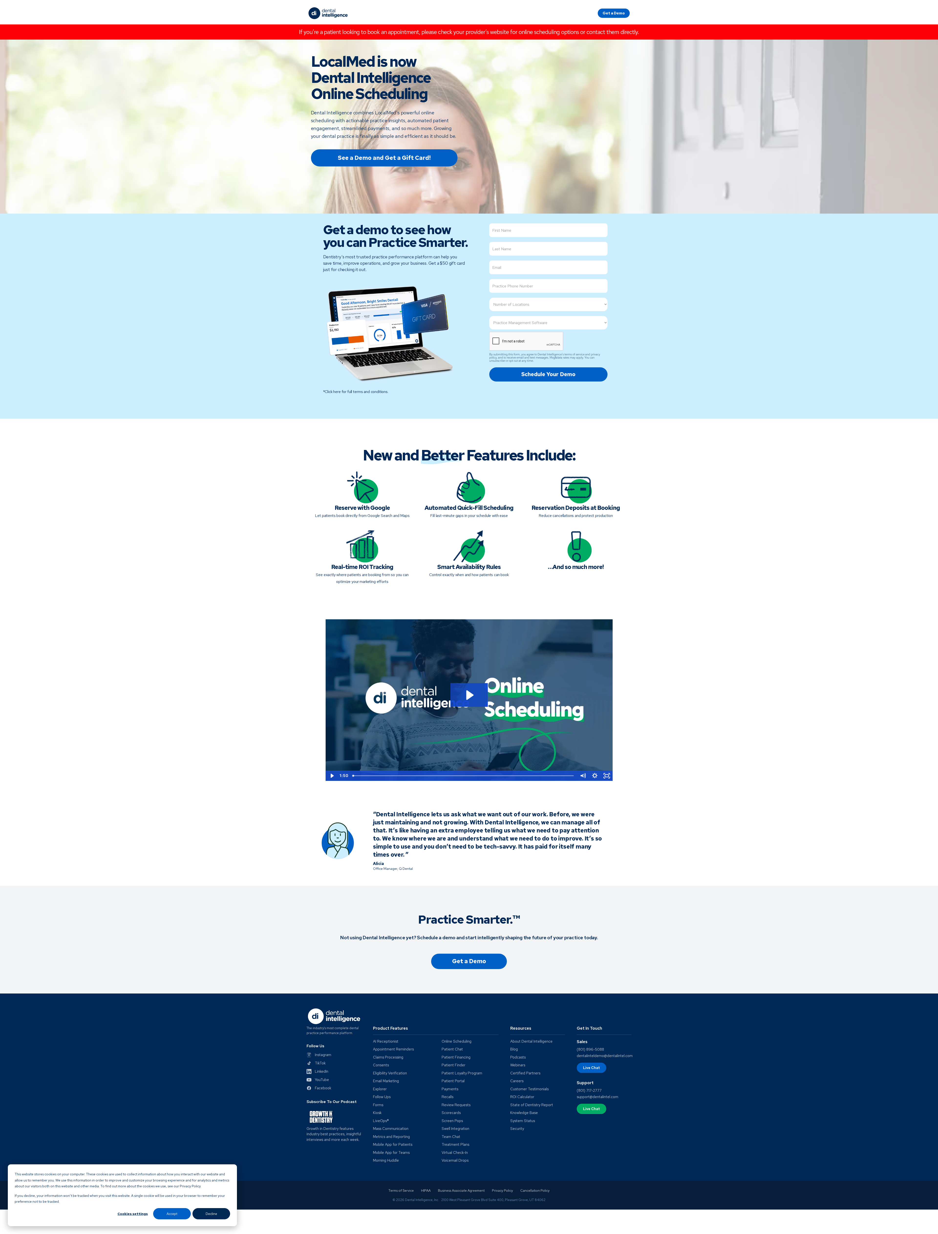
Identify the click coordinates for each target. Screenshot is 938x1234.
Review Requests (456, 1105)
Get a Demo (614, 13)
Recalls (447, 1097)
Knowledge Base (524, 1113)
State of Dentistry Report (531, 1105)
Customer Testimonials (529, 1089)
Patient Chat (452, 1049)
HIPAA (426, 1190)
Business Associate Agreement (461, 1190)
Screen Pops (452, 1121)
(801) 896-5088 (590, 1049)
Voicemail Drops (455, 1160)
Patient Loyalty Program (462, 1073)
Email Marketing (386, 1081)
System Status (522, 1121)
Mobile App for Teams (391, 1152)
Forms (378, 1105)
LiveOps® (381, 1121)
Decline (211, 1214)
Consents (381, 1065)
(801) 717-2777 (589, 1090)
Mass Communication (390, 1128)
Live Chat (591, 1067)
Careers (516, 1081)
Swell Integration (455, 1128)
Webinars (517, 1065)
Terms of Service (401, 1190)
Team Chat (451, 1137)
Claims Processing (388, 1057)
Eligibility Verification (390, 1073)
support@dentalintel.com (597, 1096)
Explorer (380, 1089)
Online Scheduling (456, 1041)
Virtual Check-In (455, 1152)
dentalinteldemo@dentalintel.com (605, 1055)
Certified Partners (525, 1073)
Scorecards (451, 1113)
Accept (172, 1214)
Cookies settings (132, 1214)
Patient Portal (453, 1081)
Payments (450, 1089)
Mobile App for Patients (392, 1144)
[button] (436, 1030)
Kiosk (377, 1113)
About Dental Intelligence (531, 1041)
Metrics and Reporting (391, 1137)
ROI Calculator (522, 1097)
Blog (514, 1049)
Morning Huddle (386, 1160)
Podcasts (518, 1057)
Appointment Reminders (393, 1049)
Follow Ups (382, 1097)
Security (517, 1128)
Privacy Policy (502, 1190)
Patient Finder (453, 1065)
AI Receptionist (385, 1041)
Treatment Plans (455, 1144)
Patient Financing (456, 1057)
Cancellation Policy (535, 1190)
